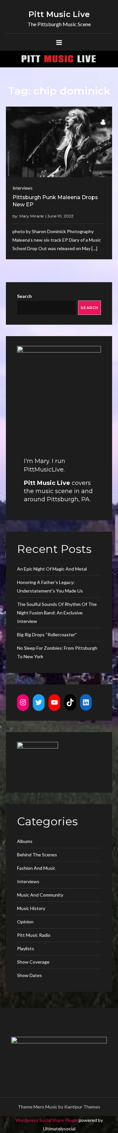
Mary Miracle (31, 216)
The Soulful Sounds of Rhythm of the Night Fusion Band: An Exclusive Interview (57, 612)
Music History (31, 908)
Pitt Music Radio (33, 935)
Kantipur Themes (82, 1106)
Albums (24, 841)
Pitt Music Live (59, 14)
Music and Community (40, 895)
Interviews (22, 188)
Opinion (25, 921)
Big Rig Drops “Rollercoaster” (47, 634)
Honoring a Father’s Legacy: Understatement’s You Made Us (50, 586)
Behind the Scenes (37, 854)
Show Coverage (33, 962)
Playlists (25, 948)
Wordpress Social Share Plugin (47, 1120)
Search (24, 296)
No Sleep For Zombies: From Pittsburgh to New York (57, 652)
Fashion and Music (36, 868)
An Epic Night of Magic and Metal (52, 569)
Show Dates (29, 975)
